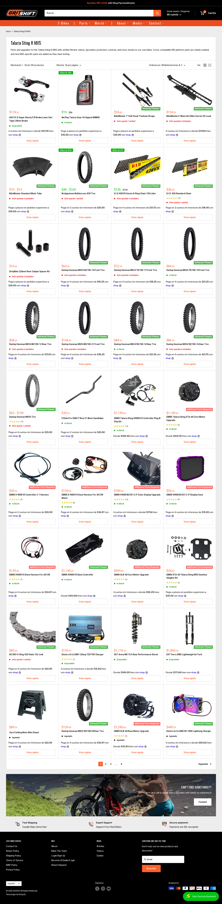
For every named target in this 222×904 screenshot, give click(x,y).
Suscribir (151, 868)
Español (11, 883)
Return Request (59, 865)
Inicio (8, 31)
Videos (100, 851)
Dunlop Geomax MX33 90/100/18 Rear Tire (83, 731)
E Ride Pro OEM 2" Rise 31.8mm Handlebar (83, 418)
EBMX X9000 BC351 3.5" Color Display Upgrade (137, 494)
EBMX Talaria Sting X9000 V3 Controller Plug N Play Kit (137, 420)
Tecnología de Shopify (16, 894)
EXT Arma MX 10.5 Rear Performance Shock (136, 654)
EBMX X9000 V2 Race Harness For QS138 (29, 574)
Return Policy (12, 851)
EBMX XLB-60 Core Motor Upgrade (131, 574)
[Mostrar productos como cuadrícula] (205, 65)
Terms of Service (14, 860)
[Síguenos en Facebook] (97, 888)
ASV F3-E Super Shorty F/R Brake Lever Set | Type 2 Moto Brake (31, 119)
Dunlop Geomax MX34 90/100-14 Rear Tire (135, 344)
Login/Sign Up (58, 855)
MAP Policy (11, 865)
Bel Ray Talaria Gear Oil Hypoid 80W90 (81, 117)
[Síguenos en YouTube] (109, 888)
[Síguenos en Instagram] (103, 888)
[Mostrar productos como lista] (210, 65)
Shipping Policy (13, 855)
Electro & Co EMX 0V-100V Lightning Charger (188, 731)
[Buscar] (157, 13)
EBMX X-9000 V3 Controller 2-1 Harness (29, 494)
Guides (100, 855)
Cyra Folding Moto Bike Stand (24, 732)
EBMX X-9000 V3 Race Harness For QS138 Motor (82, 496)
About (54, 846)
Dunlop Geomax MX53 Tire (22, 417)
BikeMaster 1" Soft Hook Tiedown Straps (134, 116)
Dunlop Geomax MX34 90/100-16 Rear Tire (187, 344)
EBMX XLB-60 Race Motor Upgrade (131, 731)
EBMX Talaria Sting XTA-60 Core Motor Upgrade (185, 418)
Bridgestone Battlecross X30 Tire (78, 193)
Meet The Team (59, 851)
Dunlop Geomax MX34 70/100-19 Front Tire (187, 270)
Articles (100, 846)
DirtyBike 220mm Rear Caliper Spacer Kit (29, 271)
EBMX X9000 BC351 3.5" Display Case (184, 494)
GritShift (16, 891)
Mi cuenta (173, 14)
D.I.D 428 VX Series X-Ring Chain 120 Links (135, 193)
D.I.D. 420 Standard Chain (178, 193)
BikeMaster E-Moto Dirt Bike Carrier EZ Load (188, 116)
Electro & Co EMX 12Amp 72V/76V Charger (83, 654)
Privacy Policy (13, 869)
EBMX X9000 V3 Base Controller (77, 574)
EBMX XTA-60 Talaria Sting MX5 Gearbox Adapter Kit (186, 576)
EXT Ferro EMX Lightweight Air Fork (184, 654)
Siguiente (203, 764)
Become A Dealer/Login (63, 860)
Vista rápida (32, 141)
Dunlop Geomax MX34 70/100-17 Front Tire (135, 270)
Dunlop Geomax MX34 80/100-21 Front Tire (83, 344)
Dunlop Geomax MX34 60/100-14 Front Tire (83, 270)
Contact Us (11, 846)
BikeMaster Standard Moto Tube (25, 193)
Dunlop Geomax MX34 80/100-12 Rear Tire (30, 344)
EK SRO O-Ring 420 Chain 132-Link (26, 654)
